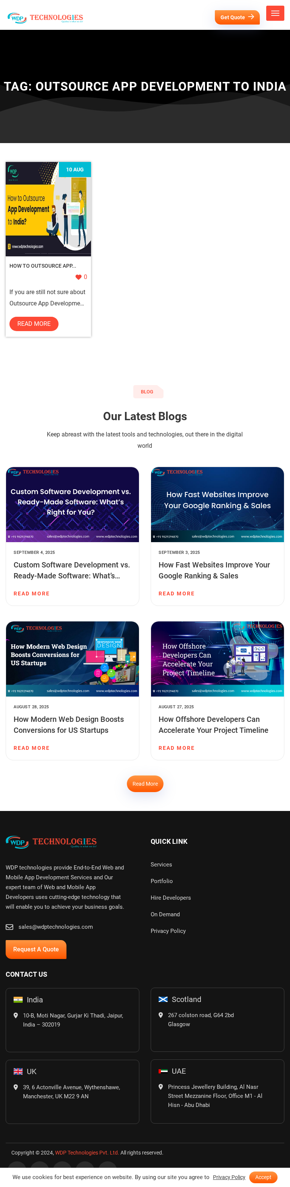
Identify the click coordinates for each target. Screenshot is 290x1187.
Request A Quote (36, 949)
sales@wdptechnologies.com (56, 926)
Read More (34, 323)
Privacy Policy (168, 931)
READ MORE (32, 593)
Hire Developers (171, 897)
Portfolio (162, 881)
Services (161, 864)
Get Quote (233, 17)
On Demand (165, 914)
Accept (263, 1177)
